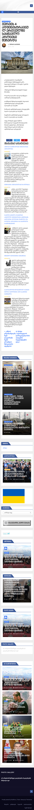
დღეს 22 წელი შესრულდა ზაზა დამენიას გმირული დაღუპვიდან (14, 472)
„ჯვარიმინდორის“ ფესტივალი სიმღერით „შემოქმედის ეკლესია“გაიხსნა (16, 682)
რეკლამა (20, 804)
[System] (17, 523)
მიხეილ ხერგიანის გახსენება (15, 256)
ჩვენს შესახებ (28, 807)
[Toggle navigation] (18, 12)
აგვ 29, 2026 (8, 687)
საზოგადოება (7, 467)
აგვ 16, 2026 (9, 479)
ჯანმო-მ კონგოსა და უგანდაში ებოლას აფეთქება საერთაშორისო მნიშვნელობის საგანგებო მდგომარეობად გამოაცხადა (15, 588)
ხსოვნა (6, 621)
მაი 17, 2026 (9, 599)
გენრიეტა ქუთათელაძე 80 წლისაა (17, 184)
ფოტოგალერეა (28, 804)
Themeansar (29, 799)
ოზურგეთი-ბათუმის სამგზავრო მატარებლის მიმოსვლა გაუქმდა (17, 427)
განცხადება (13, 804)
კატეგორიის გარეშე (6, 21)
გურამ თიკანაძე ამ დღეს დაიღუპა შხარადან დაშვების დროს (14, 627)
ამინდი (5, 448)
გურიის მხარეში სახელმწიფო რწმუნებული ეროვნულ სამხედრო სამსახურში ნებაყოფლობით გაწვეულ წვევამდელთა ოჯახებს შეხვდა (16, 373)
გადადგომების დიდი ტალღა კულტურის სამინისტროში (15, 559)
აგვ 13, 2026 (9, 564)
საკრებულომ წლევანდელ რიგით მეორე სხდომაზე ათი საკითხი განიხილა (16, 292)
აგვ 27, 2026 (9, 633)
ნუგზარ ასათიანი (15, 44)
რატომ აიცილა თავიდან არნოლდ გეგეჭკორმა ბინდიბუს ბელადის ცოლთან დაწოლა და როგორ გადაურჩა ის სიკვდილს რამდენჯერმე (16, 219)
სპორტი (5, 725)
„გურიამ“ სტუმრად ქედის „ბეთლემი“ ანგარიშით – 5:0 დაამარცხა (14, 730)
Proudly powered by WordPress (9, 799)
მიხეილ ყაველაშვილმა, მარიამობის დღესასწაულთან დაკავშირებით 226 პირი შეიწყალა (17, 754)
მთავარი (6, 804)
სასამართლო (7, 747)
